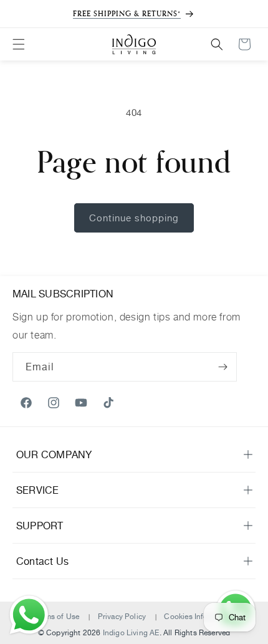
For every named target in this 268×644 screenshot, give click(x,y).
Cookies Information (199, 616)
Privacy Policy (122, 616)
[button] (18, 44)
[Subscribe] (222, 367)
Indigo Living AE (131, 632)
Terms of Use (56, 616)
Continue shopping (134, 218)
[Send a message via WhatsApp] (29, 615)
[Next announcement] (245, 13)
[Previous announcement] (23, 13)
